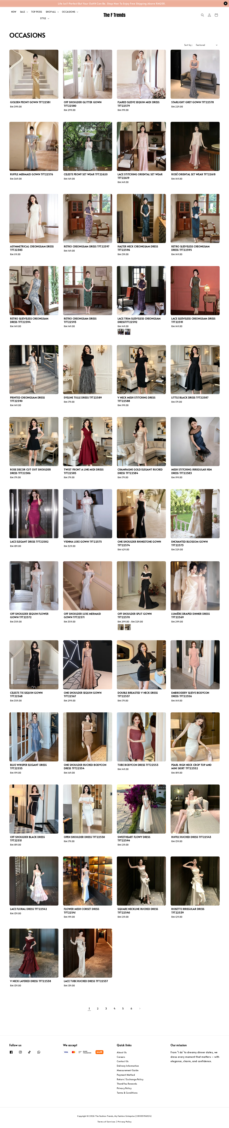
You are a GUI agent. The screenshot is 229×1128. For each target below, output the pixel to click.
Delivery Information (128, 1065)
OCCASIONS (68, 11)
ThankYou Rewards (127, 1083)
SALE (22, 11)
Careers (121, 1056)
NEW (13, 11)
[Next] (139, 1008)
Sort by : (188, 44)
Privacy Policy (124, 1088)
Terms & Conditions (127, 1092)
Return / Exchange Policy (130, 1079)
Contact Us (123, 1061)
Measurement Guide (127, 1070)
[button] (202, 15)
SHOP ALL (51, 11)
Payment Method (126, 1074)
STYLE (43, 18)
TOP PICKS (36, 11)
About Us (122, 1052)
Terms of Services (106, 1121)
